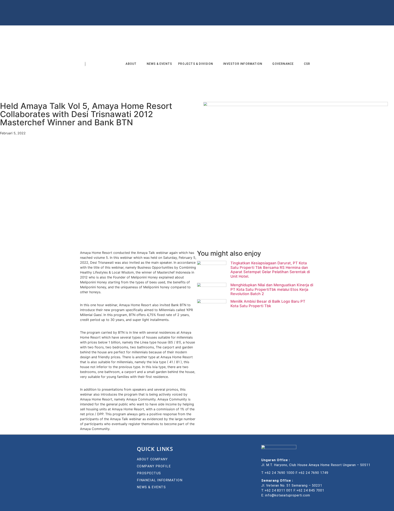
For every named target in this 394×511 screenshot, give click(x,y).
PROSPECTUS (149, 473)
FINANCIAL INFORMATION (160, 480)
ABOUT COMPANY (152, 459)
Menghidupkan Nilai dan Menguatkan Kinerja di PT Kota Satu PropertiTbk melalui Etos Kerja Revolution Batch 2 (271, 289)
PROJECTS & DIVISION (195, 63)
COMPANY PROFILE (154, 466)
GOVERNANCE (283, 63)
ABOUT (131, 63)
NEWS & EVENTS (159, 63)
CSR (307, 63)
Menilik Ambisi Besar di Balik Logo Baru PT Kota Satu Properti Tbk (267, 304)
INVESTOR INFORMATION (242, 63)
